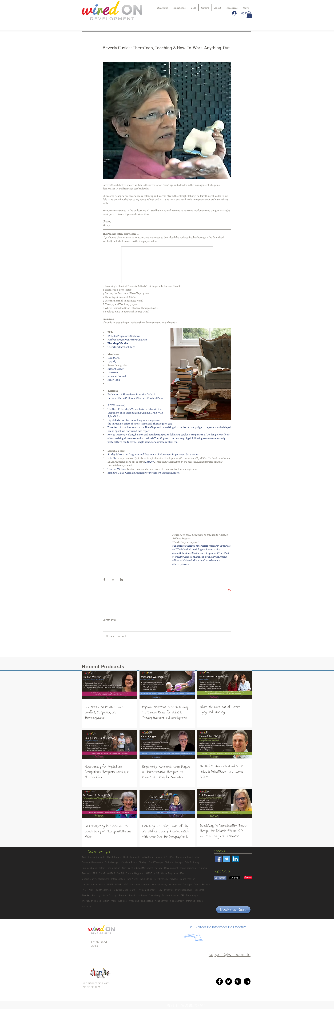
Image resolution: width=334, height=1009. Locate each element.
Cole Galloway (192, 862)
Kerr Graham (161, 879)
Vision (106, 901)
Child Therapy (156, 862)
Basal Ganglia (114, 857)
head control (161, 901)
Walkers (122, 901)
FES (95, 873)
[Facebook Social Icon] (218, 859)
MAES (110, 884)
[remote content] (167, 265)
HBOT (149, 873)
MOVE (118, 884)
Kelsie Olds (146, 879)
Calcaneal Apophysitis (187, 857)
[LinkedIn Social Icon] (235, 859)
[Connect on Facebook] (219, 981)
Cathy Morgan (112, 862)
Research (199, 890)
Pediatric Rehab (103, 890)
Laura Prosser (187, 879)
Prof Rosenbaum (183, 890)
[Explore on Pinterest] (237, 981)
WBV (113, 901)
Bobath (158, 857)
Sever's (122, 895)
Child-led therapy (174, 862)
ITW (182, 873)
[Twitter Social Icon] (226, 859)
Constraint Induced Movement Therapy (142, 868)
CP (165, 857)
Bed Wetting (147, 857)
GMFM (120, 873)
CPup (171, 857)
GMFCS (111, 873)
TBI (182, 895)
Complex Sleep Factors (93, 868)
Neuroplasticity (159, 884)
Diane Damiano (188, 868)
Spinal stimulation (138, 895)
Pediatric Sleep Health (124, 890)
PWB (90, 890)
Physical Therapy (147, 890)
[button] (249, 14)
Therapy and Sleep (91, 901)
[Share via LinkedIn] (121, 579)
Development (171, 868)
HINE (156, 873)
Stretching (154, 895)
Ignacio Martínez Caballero (95, 879)
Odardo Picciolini (202, 884)
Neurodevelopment (140, 884)
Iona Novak (132, 879)
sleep (200, 901)
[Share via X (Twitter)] (112, 579)
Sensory (96, 895)
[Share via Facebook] (104, 579)
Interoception (118, 879)
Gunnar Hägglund (135, 873)
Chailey (142, 862)
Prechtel (168, 890)
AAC (84, 857)
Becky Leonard (131, 857)
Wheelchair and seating (141, 901)
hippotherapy (177, 901)
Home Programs (169, 873)
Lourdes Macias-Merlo (93, 884)
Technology (192, 895)
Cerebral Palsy (129, 862)
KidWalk (174, 879)
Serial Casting (109, 895)
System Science (170, 895)
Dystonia (202, 868)
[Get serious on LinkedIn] (247, 981)
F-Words (86, 873)
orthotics (190, 901)
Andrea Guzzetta (96, 857)
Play (160, 890)
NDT (126, 884)
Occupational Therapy (180, 884)
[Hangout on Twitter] (228, 981)
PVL (84, 890)
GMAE (102, 873)
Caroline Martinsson (92, 862)
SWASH (85, 895)
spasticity (87, 906)
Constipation (114, 868)
